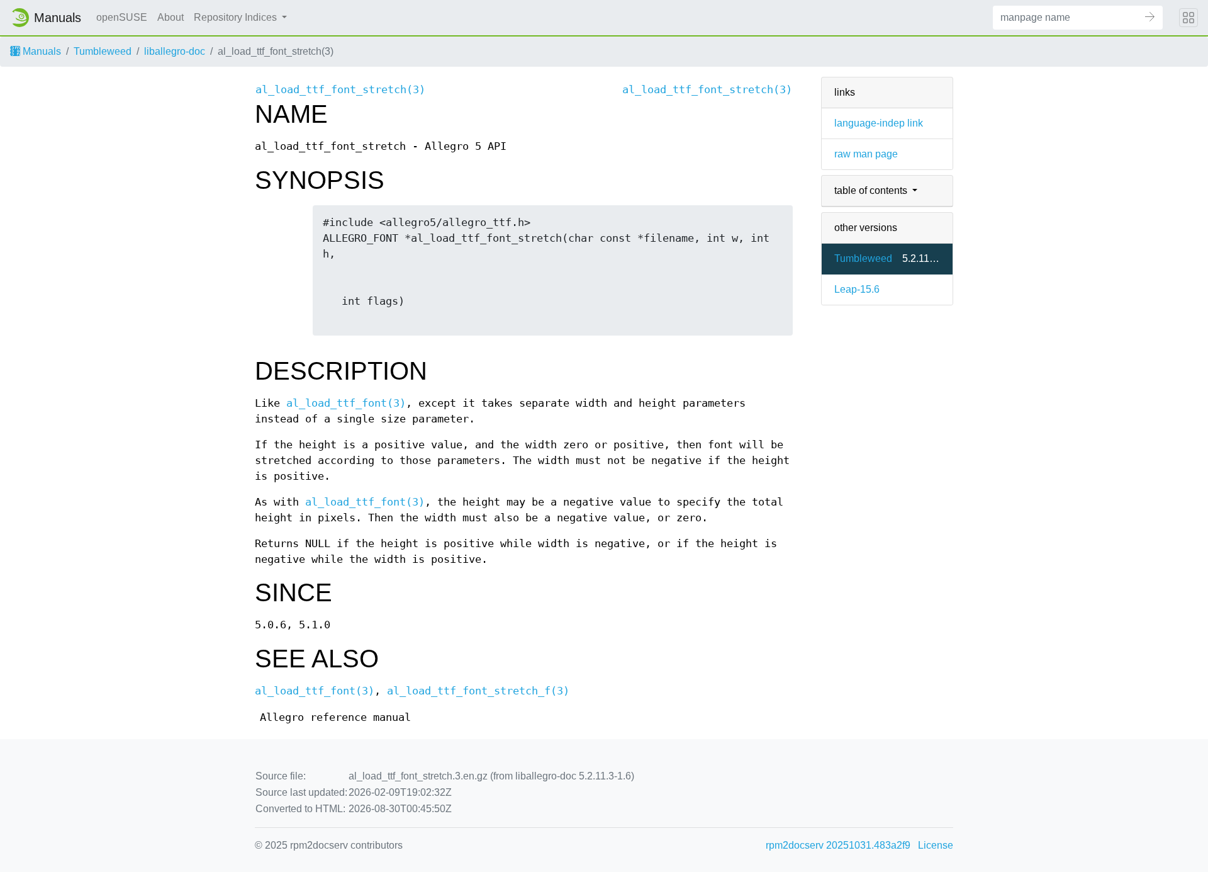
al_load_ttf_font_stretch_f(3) (478, 691)
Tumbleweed (102, 51)
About (170, 17)
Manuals (40, 51)
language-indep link (878, 123)
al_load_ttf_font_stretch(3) (340, 90)
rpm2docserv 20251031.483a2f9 (838, 845)
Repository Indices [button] (236, 17)
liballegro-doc (174, 51)
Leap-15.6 (857, 289)
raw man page (866, 154)
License (935, 845)
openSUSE (121, 17)
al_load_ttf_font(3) (346, 403)
